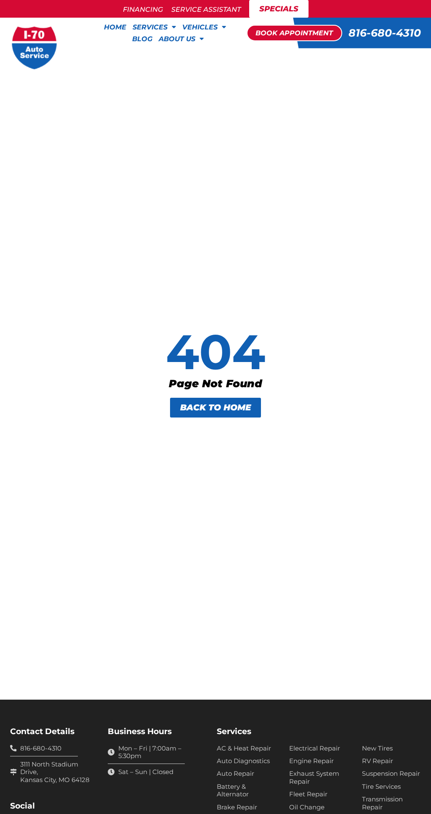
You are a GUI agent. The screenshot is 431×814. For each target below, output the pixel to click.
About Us (177, 38)
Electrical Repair (314, 748)
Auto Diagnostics (243, 761)
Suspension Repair (391, 773)
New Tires (377, 748)
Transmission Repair (382, 803)
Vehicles (200, 27)
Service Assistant (206, 9)
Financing (143, 9)
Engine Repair (311, 761)
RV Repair (377, 761)
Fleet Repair (308, 794)
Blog (142, 38)
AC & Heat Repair (244, 748)
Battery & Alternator (233, 790)
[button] (294, 33)
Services (150, 27)
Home (115, 27)
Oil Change (307, 807)
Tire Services (381, 786)
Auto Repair (235, 773)
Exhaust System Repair (314, 777)
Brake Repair (237, 807)
